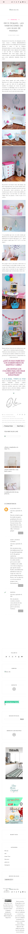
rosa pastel (18, 422)
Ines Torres (13, 35)
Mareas (12, 592)
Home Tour (7, 856)
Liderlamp (11, 87)
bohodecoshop (14, 19)
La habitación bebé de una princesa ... (11, 492)
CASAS (3, 416)
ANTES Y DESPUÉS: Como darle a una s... (11, 470)
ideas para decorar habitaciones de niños (12, 420)
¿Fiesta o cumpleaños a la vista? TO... (11, 448)
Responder (21, 532)
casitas (23, 50)
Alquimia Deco (15, 508)
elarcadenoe (6, 891)
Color (13, 416)
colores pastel (5, 418)
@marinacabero (21, 42)
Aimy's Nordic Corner (15, 540)
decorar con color (14, 418)
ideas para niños (11, 422)
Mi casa (6, 850)
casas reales (8, 416)
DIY (5, 853)
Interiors (7, 859)
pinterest (7, 862)
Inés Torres (8, 905)
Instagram (7, 865)
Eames (21, 418)
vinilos (23, 422)
